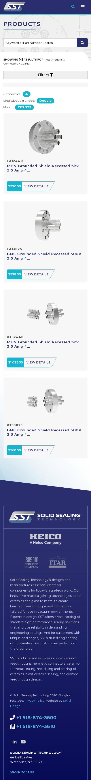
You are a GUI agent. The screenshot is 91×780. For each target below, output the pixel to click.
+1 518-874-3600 (36, 718)
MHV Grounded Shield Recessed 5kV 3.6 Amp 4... (43, 168)
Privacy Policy (34, 700)
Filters (44, 75)
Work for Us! (22, 772)
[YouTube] (23, 742)
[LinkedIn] (14, 742)
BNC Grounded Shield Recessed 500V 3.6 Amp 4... (44, 256)
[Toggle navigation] (82, 7)
